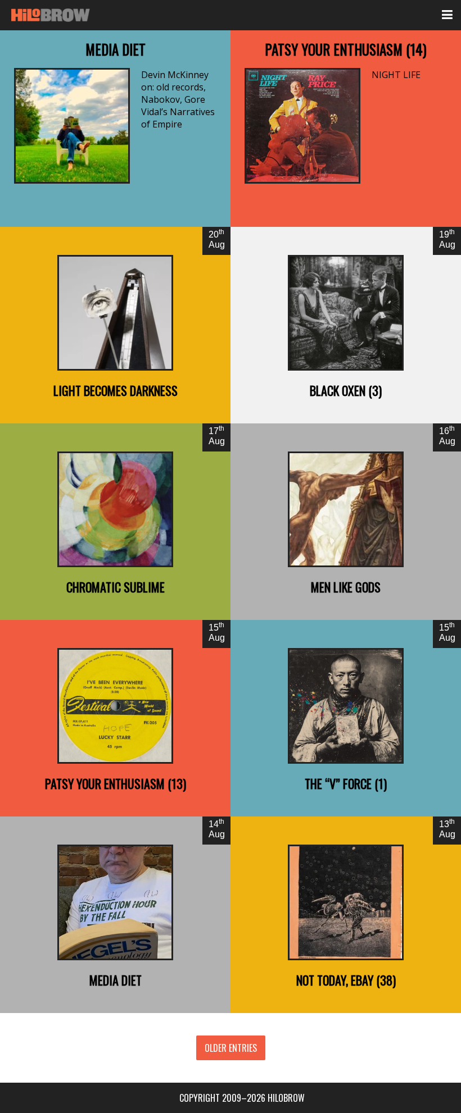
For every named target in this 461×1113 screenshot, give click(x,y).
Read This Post (115, 128)
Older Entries (231, 1048)
